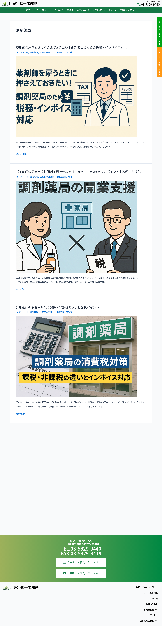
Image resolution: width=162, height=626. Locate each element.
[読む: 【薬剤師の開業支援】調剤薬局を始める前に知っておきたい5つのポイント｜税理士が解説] (76, 226)
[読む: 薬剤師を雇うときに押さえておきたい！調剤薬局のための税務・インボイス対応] (76, 96)
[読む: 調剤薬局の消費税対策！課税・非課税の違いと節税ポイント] (76, 356)
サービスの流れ (57, 10)
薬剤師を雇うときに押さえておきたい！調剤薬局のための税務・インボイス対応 (71, 47)
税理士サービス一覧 (35, 10)
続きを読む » (21, 154)
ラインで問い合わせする (159, 31)
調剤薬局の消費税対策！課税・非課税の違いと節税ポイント (57, 307)
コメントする (22, 52)
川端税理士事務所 (23, 3)
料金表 (70, 10)
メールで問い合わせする (159, 62)
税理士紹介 (98, 10)
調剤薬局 (34, 52)
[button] (36, 10)
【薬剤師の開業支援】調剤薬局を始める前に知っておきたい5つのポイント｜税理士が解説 (78, 171)
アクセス (112, 10)
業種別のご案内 (127, 10)
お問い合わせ (83, 10)
